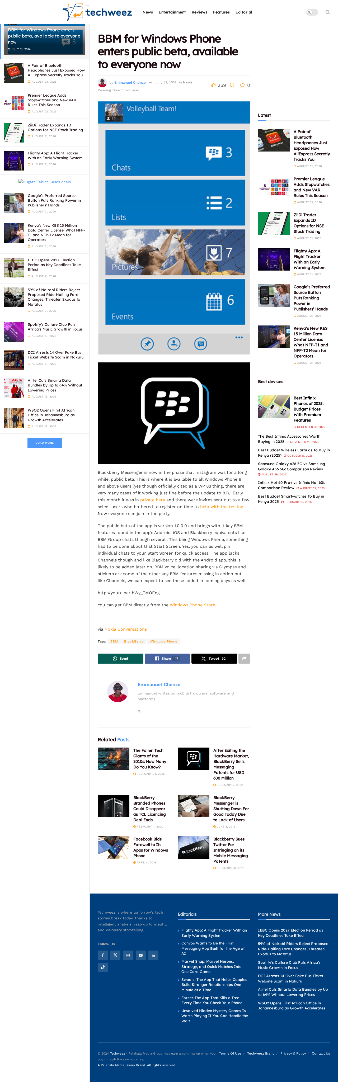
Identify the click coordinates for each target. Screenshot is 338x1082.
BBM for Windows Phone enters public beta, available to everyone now (44, 36)
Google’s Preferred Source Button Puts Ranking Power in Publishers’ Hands (54, 200)
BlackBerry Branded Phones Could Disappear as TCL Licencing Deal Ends (149, 808)
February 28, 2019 (230, 868)
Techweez (117, 1053)
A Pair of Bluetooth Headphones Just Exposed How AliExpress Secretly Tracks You (56, 70)
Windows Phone (163, 641)
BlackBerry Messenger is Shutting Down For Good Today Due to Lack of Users (231, 808)
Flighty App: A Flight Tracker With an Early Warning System (55, 155)
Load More (44, 443)
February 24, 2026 (150, 774)
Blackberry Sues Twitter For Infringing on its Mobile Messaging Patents (230, 850)
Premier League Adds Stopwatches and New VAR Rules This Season (52, 100)
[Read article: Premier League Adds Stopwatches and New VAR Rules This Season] (274, 187)
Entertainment (172, 12)
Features (221, 12)
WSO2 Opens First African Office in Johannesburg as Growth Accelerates (51, 415)
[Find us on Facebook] (103, 955)
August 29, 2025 (273, 474)
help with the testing (221, 506)
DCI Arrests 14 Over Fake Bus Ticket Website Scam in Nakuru (55, 355)
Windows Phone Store (192, 604)
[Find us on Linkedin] (153, 955)
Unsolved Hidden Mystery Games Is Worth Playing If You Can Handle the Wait (214, 1015)
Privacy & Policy (293, 1053)
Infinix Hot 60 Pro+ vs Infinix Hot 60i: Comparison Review (291, 485)
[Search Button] (328, 12)
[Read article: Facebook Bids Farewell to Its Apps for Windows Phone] (113, 847)
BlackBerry (134, 641)
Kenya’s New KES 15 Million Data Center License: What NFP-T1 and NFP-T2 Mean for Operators (56, 232)
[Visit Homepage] (97, 12)
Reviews (200, 12)
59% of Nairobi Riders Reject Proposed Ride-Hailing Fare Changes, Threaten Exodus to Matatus (54, 297)
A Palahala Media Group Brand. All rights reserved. (137, 1065)
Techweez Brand (261, 1053)
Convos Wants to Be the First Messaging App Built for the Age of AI (213, 948)
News (148, 12)
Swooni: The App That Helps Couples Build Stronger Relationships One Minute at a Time (214, 984)
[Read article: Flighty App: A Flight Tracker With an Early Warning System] (274, 259)
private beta (152, 499)
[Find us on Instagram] (128, 955)
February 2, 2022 (229, 785)
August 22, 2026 (309, 202)
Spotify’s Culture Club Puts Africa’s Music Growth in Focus (55, 327)
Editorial (244, 12)
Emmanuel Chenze (130, 82)
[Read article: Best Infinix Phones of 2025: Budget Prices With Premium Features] (274, 406)
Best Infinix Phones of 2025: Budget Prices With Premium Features (308, 409)
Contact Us (321, 1053)
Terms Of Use (230, 1053)
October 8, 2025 (299, 455)
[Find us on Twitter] (115, 955)
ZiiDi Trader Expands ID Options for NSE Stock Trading (55, 127)
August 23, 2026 (309, 166)
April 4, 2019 (146, 862)
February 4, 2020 (149, 826)
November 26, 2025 (304, 442)
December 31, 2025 (310, 427)
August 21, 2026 (308, 238)
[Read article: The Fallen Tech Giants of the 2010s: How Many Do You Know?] (113, 759)
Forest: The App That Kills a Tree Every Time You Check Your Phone (211, 1000)
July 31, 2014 (166, 82)
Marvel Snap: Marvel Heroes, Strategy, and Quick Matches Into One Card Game (211, 966)
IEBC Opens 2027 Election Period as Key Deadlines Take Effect (54, 265)
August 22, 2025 (312, 488)
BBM (114, 641)
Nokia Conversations (126, 629)
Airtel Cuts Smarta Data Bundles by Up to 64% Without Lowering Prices (55, 385)
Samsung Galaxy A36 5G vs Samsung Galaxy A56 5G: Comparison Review (291, 466)
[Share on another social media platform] (244, 659)
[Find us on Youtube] (141, 955)
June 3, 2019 (225, 826)
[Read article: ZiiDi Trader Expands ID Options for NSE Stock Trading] (274, 223)
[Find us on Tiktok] (103, 967)
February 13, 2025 (298, 502)
